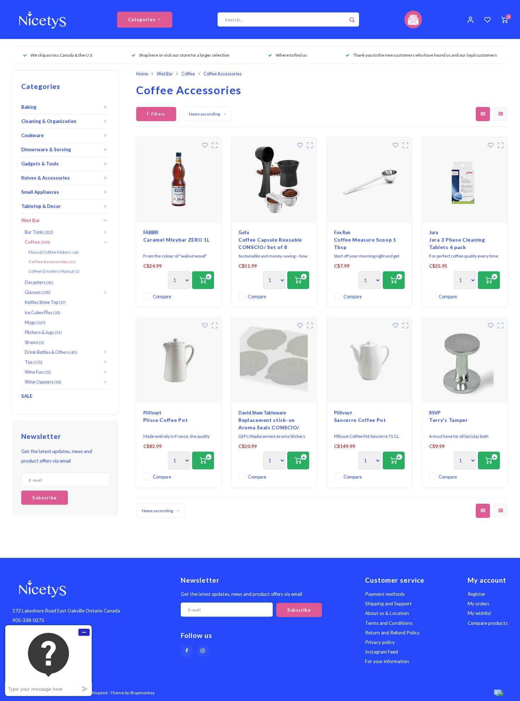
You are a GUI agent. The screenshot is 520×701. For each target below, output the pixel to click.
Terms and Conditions (388, 623)
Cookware (32, 135)
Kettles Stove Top (45, 302)
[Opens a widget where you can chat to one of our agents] (48, 660)
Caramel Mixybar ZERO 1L (176, 240)
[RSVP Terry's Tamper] (464, 360)
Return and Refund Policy (392, 632)
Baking (28, 107)
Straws (34, 342)
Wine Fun (38, 372)
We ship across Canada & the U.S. (61, 55)
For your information (387, 661)
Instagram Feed (381, 652)
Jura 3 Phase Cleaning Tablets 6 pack (457, 243)
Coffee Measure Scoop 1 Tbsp (365, 243)
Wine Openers (43, 382)
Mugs (35, 322)
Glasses (38, 292)
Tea (33, 362)
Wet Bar (30, 220)
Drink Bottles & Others (51, 352)
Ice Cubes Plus (42, 312)
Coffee (37, 242)
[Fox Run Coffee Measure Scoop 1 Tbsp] (369, 179)
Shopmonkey (142, 692)
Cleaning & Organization (48, 121)
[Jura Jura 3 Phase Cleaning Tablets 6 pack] (464, 179)
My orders (478, 603)
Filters (158, 114)
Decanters (39, 282)
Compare (162, 296)
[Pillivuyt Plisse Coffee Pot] (178, 360)
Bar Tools (39, 232)
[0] (504, 19)
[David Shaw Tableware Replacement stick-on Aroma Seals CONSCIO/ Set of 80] (273, 360)
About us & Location (387, 613)
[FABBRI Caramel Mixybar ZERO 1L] (178, 179)
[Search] (352, 19)
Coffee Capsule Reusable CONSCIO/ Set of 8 (270, 243)
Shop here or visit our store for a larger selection (184, 55)
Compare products (488, 623)
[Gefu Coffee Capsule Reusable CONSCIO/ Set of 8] (273, 179)
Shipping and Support (388, 603)
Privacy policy (380, 642)
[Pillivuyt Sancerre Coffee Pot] (369, 360)
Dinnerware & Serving (46, 149)
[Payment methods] (498, 692)
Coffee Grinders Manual (54, 271)
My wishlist (479, 613)
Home (142, 74)
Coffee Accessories (52, 261)
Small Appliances (40, 192)
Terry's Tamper (448, 420)
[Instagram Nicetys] (203, 651)
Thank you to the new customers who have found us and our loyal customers (425, 55)
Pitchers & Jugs (43, 332)
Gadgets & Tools (40, 163)
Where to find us (291, 55)
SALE (27, 396)
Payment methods (385, 594)
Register (476, 594)
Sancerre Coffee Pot (360, 420)
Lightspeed (97, 692)
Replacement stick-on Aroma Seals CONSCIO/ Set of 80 (268, 424)
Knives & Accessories (45, 178)
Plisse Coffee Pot (165, 420)
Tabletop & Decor (41, 206)
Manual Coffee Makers (53, 252)
